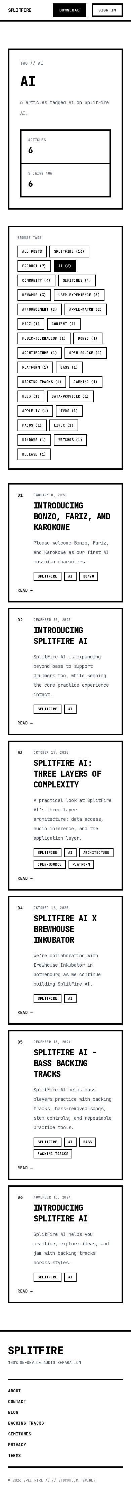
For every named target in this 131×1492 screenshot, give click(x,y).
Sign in (107, 10)
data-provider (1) (70, 396)
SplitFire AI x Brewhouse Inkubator (65, 929)
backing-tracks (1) (41, 382)
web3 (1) (31, 396)
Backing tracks (26, 1423)
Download (69, 10)
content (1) (64, 324)
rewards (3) (34, 295)
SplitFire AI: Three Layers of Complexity (67, 774)
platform (81, 864)
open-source (50, 864)
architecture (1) (39, 353)
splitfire (47, 576)
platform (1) (35, 367)
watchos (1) (70, 440)
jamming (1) (86, 382)
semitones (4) (77, 280)
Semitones (19, 1434)
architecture (96, 852)
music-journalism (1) (44, 338)
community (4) (36, 280)
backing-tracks (53, 1154)
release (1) (34, 454)
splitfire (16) (69, 251)
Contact (17, 1401)
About (14, 1391)
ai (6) (65, 266)
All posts (32, 251)
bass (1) (69, 367)
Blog (13, 1412)
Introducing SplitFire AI (61, 635)
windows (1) (34, 440)
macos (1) (32, 425)
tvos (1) (69, 411)
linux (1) (64, 425)
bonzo (88, 576)
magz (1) (31, 324)
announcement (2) (39, 309)
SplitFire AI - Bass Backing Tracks (65, 1063)
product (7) (34, 266)
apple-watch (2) (85, 309)
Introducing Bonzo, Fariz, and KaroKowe (72, 516)
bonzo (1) (88, 338)
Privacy (17, 1445)
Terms (14, 1455)
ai (70, 576)
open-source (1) (85, 353)
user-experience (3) (79, 295)
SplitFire (19, 10)
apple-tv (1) (35, 411)
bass (87, 1142)
